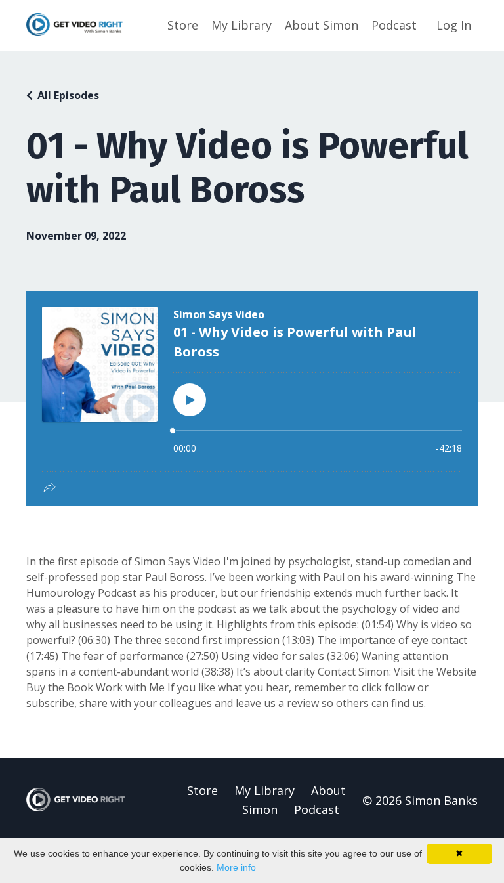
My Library (241, 25)
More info (236, 867)
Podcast (394, 25)
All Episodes (68, 95)
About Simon (321, 25)
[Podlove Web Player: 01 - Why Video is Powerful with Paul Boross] (252, 398)
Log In (453, 25)
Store (182, 25)
